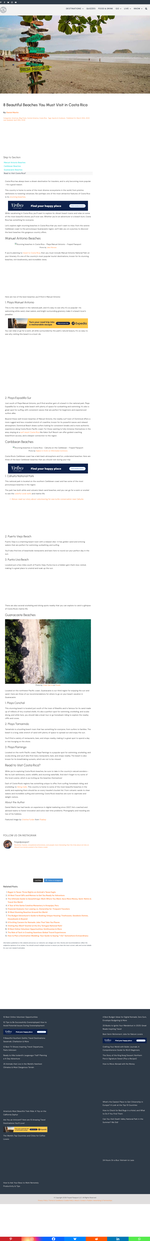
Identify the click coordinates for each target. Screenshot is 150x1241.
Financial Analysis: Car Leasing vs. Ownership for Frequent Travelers (39, 909)
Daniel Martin (12, 112)
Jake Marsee (52, 247)
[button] (146, 8)
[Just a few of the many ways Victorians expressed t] (36, 857)
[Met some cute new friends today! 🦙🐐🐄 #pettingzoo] (59, 857)
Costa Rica (43, 118)
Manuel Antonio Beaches (14, 162)
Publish (89, 1200)
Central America (33, 118)
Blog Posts (22, 118)
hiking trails (22, 787)
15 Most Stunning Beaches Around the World (27, 912)
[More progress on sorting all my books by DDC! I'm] (82, 871)
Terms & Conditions (56, 1200)
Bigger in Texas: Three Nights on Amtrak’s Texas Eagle (32, 892)
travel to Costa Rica (31, 253)
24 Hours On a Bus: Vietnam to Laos (118, 1160)
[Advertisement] (48, 138)
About (77, 1200)
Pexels (58, 685)
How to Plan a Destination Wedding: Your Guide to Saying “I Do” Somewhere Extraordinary (48, 936)
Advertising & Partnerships (102, 1200)
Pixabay (43, 819)
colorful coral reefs (23, 493)
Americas (15, 118)
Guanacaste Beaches (13, 170)
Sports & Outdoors (58, 118)
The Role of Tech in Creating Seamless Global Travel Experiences (37, 932)
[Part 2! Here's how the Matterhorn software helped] (36, 871)
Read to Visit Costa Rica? (15, 173)
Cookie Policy (68, 1200)
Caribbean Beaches (12, 166)
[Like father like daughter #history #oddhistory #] (14, 857)
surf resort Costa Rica (29, 432)
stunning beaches (17, 197)
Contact (83, 1200)
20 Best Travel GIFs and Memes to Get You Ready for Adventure (36, 895)
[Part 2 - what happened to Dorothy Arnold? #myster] (82, 857)
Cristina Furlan (28, 819)
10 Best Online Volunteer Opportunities (20, 1017)
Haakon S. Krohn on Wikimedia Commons (52, 451)
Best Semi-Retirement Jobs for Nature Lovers (123, 1034)
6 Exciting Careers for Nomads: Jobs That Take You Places (34, 922)
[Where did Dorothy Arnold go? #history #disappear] (14, 871)
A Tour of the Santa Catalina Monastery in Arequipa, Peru (33, 905)
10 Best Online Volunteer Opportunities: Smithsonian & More (35, 929)
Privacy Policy (43, 1200)
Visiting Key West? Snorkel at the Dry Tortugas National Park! (35, 926)
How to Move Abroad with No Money (119, 1064)
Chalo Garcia (48, 685)
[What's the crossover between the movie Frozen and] (59, 871)
